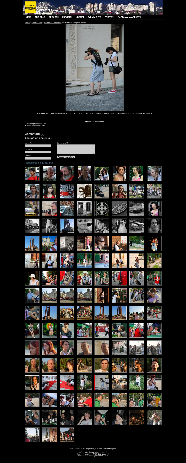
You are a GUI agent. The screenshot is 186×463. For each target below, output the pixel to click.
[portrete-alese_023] (154, 320)
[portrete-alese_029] (119, 337)
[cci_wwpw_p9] (32, 198)
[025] (101, 407)
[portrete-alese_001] (67, 285)
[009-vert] (84, 233)
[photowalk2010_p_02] (101, 250)
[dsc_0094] (119, 355)
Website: (28, 156)
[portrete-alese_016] (32, 320)
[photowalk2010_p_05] (154, 250)
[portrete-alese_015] (154, 302)
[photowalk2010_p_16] (32, 285)
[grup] (67, 442)
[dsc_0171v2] (119, 424)
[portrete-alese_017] (49, 320)
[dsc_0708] (32, 407)
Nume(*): (28, 143)
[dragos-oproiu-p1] (154, 198)
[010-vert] (101, 233)
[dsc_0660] (101, 389)
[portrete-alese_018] (67, 320)
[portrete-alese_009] (67, 302)
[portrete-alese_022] (136, 320)
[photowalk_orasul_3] (49, 442)
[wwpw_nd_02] (84, 198)
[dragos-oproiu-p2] (32, 215)
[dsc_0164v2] (101, 424)
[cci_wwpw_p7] (136, 180)
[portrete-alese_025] (49, 337)
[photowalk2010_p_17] (49, 285)
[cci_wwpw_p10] (49, 198)
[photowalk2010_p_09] (67, 268)
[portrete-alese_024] (32, 337)
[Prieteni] (109, 17)
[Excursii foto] (54, 17)
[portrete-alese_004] (119, 285)
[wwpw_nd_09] (101, 198)
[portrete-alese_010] (84, 302)
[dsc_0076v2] (136, 407)
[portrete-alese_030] (136, 337)
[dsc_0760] (67, 389)
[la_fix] (136, 424)
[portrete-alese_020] (101, 320)
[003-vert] (119, 215)
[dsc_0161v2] (67, 424)
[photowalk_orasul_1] (32, 442)
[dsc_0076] (101, 355)
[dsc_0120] (32, 372)
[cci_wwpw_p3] (67, 180)
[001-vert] (84, 215)
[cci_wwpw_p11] (67, 198)
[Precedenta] (80, 67)
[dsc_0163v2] (84, 424)
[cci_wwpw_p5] (101, 180)
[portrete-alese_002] (84, 285)
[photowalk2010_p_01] (84, 250)
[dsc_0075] (84, 355)
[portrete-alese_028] (101, 337)
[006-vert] (32, 233)
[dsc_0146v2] (32, 424)
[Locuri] (80, 17)
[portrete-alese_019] (84, 320)
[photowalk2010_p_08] (49, 268)
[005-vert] (154, 215)
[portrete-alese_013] (136, 302)
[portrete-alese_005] (136, 285)
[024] (84, 407)
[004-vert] (136, 215)
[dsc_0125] (84, 372)
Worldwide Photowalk (52, 23)
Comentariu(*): (62, 143)
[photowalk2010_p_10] (84, 268)
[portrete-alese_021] (119, 320)
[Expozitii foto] (67, 17)
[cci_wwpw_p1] (32, 180)
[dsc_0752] (49, 407)
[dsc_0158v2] (49, 424)
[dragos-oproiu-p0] (136, 198)
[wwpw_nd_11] (119, 198)
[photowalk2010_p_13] (136, 268)
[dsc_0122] (49, 372)
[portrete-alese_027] (84, 337)
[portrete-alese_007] (32, 302)
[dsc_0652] (84, 389)
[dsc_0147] (32, 389)
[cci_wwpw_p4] (84, 180)
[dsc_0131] (101, 372)
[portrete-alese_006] (154, 285)
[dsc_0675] (119, 389)
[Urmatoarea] (109, 67)
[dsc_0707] (154, 389)
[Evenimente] (94, 17)
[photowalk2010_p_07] (32, 268)
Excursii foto (37, 23)
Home (27, 23)
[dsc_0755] (67, 407)
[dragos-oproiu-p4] (67, 215)
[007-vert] (49, 233)
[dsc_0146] (154, 372)
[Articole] (40, 17)
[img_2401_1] (32, 250)
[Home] (28, 17)
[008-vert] (67, 233)
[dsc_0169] (49, 389)
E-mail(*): (28, 149)
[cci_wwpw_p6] (119, 180)
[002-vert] (101, 215)
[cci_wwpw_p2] (49, 180)
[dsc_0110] (154, 355)
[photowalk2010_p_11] (101, 268)
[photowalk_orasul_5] (154, 424)
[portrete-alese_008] (49, 302)
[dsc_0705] (136, 389)
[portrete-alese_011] (101, 302)
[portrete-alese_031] (154, 337)
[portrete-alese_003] (101, 285)
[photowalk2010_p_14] (154, 268)
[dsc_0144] (136, 372)
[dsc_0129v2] (154, 407)
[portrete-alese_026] (67, 337)
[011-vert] (119, 233)
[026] (119, 407)
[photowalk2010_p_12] (119, 268)
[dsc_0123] (67, 372)
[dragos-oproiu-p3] (49, 215)
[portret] (154, 233)
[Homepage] (30, 7)
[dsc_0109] (136, 355)
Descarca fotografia (96, 121)
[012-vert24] (136, 233)
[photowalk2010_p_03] (119, 250)
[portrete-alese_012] (119, 302)
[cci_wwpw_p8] (154, 180)
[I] (49, 250)
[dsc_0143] (119, 372)
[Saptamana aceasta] (129, 17)
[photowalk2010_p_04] (136, 250)
